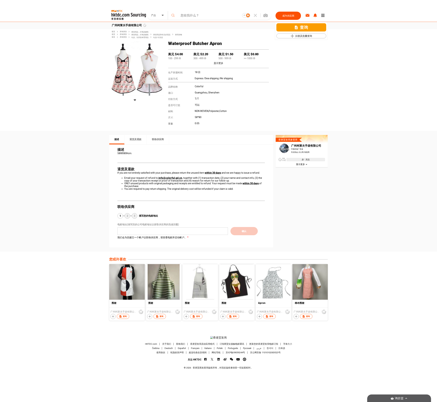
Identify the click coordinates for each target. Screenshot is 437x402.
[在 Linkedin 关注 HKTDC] (218, 359)
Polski (220, 348)
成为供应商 (288, 15)
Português (233, 348)
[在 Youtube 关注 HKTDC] (238, 359)
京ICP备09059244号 (235, 352)
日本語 (281, 348)
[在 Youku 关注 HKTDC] (244, 359)
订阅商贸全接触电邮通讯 (232, 344)
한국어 (270, 348)
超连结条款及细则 (198, 352)
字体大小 (287, 344)
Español (182, 348)
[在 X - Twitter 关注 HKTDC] (212, 359)
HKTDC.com (151, 344)
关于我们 (166, 344)
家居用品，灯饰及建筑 (140, 32)
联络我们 (180, 344)
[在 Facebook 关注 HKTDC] (205, 359)
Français (195, 348)
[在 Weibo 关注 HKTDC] (225, 359)
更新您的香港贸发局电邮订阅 (263, 344)
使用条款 (160, 352)
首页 (113, 32)
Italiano (208, 348)
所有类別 (123, 32)
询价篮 (399, 398)
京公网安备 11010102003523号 (265, 352)
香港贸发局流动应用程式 (202, 344)
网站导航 (216, 352)
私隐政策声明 (177, 352)
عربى (259, 348)
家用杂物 (178, 35)
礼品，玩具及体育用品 (140, 37)
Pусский (247, 348)
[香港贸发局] (218, 337)
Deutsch (169, 348)
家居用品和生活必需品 (161, 35)
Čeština (155, 348)
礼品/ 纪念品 (158, 37)
